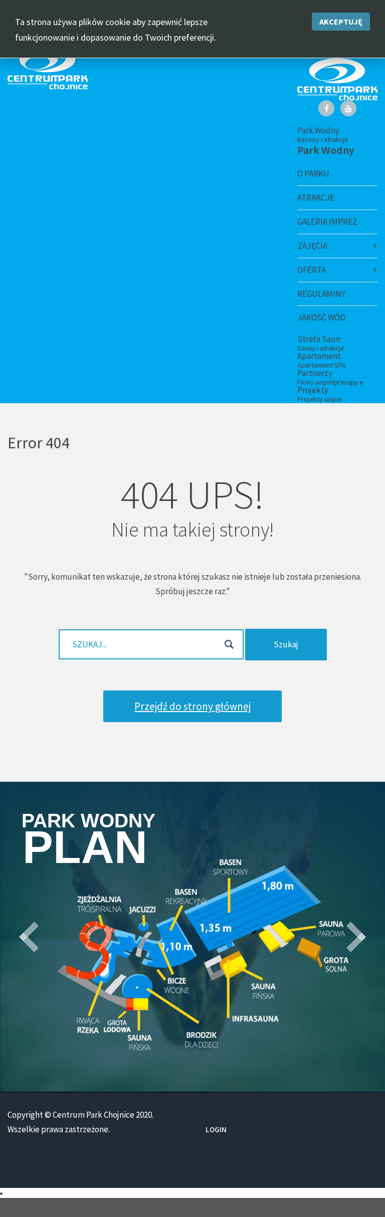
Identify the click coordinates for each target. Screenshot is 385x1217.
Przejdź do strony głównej (192, 706)
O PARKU (313, 173)
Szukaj (286, 644)
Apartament (321, 360)
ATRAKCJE (315, 197)
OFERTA (311, 269)
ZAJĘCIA (312, 245)
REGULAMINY (321, 293)
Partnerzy (330, 377)
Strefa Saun (320, 343)
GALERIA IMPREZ (327, 221)
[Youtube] (348, 108)
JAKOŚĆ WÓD (321, 317)
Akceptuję (340, 22)
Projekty (319, 394)
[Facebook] (326, 108)
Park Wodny (322, 134)
